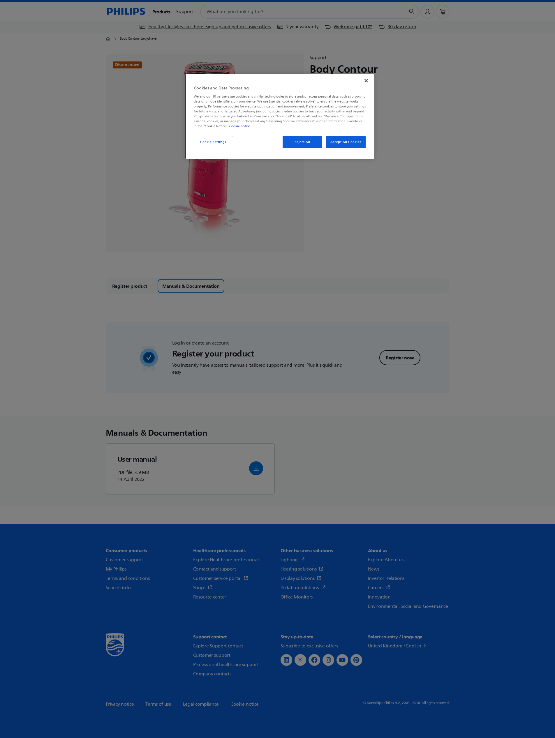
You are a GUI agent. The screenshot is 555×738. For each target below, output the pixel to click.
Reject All (302, 142)
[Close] (366, 80)
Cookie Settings (213, 142)
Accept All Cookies (345, 142)
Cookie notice (239, 126)
